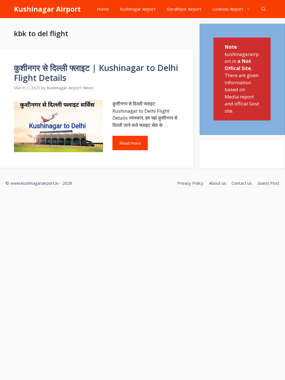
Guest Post (268, 183)
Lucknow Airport (227, 9)
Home (103, 9)
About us (217, 183)
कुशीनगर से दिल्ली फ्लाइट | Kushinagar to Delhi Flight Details (96, 72)
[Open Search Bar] (263, 9)
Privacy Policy (190, 183)
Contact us (242, 183)
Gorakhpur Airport (184, 9)
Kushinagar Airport (47, 9)
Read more (130, 143)
